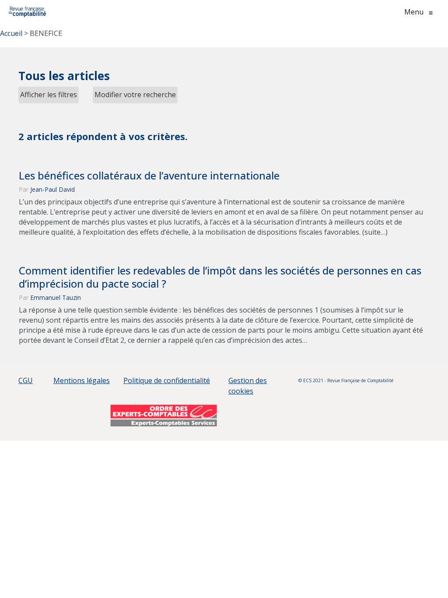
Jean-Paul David (52, 189)
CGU (25, 380)
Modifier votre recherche (135, 94)
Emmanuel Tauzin (55, 297)
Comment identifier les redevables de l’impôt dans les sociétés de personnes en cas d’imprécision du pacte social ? (220, 277)
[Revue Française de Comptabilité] (27, 11)
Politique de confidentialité (166, 380)
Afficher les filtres (48, 94)
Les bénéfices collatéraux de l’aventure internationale (149, 175)
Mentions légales (81, 380)
